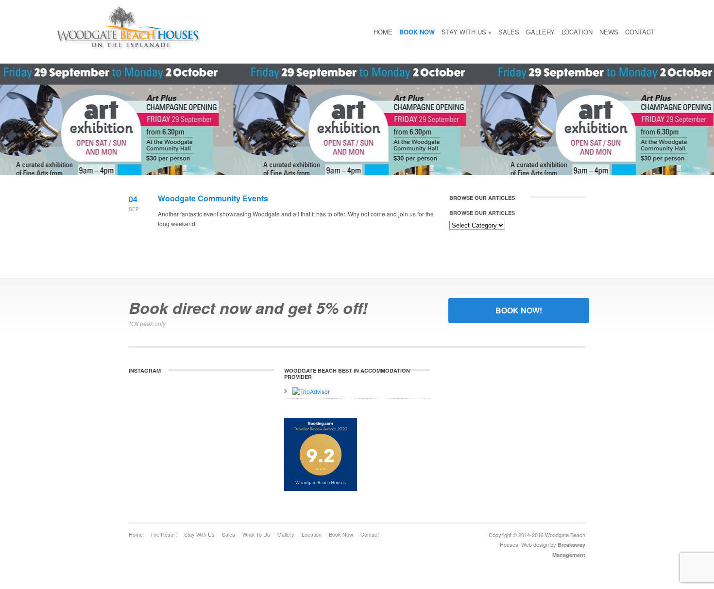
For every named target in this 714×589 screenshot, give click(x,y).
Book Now (341, 534)
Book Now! (518, 310)
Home (383, 31)
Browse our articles (482, 212)
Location (577, 31)
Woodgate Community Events (213, 198)
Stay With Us (467, 31)
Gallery (540, 31)
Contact (640, 31)
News (608, 31)
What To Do (256, 534)
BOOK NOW (417, 31)
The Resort (163, 534)
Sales (508, 31)
